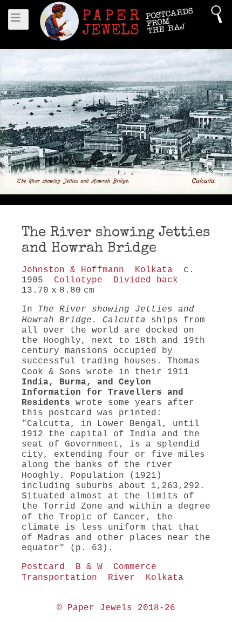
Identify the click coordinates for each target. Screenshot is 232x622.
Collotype (78, 280)
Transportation (59, 578)
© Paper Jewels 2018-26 (116, 608)
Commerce (134, 567)
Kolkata (154, 270)
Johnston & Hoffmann (73, 270)
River (121, 578)
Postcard (43, 567)
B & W (89, 567)
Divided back (145, 280)
